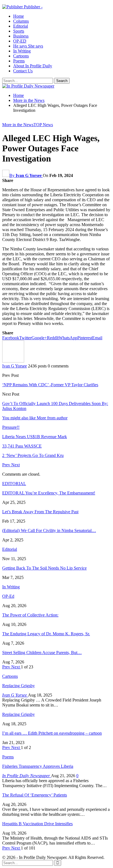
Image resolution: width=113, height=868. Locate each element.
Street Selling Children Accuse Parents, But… (42, 652)
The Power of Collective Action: (30, 615)
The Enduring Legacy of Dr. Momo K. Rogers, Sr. (46, 633)
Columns (21, 21)
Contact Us (23, 70)
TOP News (43, 124)
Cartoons (21, 56)
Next (15, 464)
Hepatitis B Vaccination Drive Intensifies (37, 823)
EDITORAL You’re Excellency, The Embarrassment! (48, 493)
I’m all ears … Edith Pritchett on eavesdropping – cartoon (52, 733)
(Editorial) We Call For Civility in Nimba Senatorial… (49, 530)
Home (18, 16)
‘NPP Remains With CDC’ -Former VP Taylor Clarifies (50, 384)
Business (21, 36)
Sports (18, 31)
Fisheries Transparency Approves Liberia (37, 766)
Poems (19, 61)
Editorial (20, 26)
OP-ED (19, 41)
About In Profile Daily (32, 65)
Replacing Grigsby (18, 685)
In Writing (22, 51)
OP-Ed (8, 596)
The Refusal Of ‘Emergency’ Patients (34, 795)
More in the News (17, 124)
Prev (6, 464)
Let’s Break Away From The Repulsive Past (40, 511)
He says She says (28, 46)
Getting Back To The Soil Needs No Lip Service (44, 568)
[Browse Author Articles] (13, 361)
